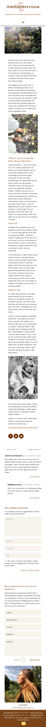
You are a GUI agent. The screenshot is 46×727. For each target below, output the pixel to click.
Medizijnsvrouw (14, 484)
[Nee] (43, 718)
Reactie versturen (30, 570)
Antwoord (34, 477)
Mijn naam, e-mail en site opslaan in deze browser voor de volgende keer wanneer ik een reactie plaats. (21, 563)
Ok (24, 723)
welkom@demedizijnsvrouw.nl (23, 708)
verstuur (35, 660)
